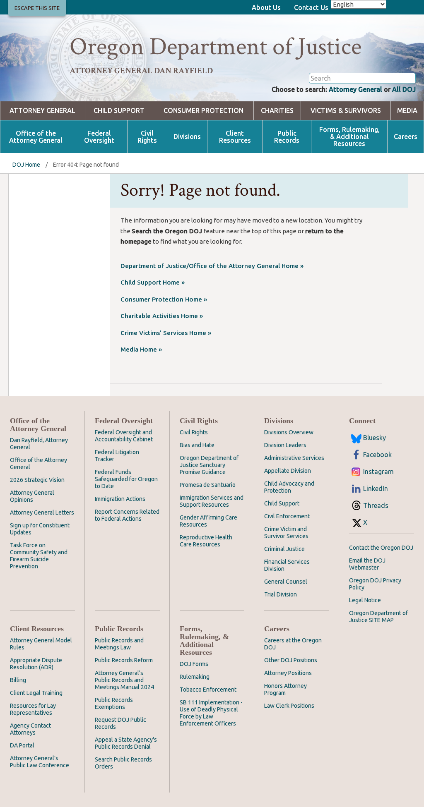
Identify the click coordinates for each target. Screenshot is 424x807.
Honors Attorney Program (285, 689)
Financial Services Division (287, 565)
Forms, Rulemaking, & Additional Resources (349, 136)
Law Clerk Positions (289, 705)
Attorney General (355, 89)
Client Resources (235, 137)
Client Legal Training (36, 693)
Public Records (286, 137)
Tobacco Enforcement (208, 689)
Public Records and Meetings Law (119, 644)
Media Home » (141, 349)
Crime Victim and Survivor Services (286, 532)
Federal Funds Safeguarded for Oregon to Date (126, 479)
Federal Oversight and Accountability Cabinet (124, 436)
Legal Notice (365, 600)
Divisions (187, 136)
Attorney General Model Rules (41, 644)
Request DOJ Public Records (120, 723)
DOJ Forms (194, 664)
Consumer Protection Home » (163, 299)
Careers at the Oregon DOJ (293, 644)
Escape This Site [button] (37, 8)
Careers (405, 136)
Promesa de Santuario (208, 484)
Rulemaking (195, 676)
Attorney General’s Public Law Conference (39, 762)
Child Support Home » (152, 282)
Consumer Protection (203, 110)
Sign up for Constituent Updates (40, 529)
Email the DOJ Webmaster (367, 564)
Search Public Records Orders (123, 763)
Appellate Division (287, 470)
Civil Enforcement (287, 516)
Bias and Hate (197, 445)
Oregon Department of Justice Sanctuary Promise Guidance (209, 465)
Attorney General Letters (42, 512)
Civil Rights (147, 137)
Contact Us (311, 7)
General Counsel (285, 581)
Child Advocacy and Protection (289, 487)
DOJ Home (26, 164)
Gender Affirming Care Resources (208, 521)
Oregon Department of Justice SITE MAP (378, 616)
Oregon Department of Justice (215, 47)
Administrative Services (294, 458)
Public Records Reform (124, 660)
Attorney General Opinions (32, 496)
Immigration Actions (120, 499)
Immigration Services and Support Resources (211, 501)
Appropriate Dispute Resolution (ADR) (36, 664)
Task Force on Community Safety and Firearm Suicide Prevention (38, 556)
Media (407, 110)
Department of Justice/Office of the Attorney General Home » (212, 265)
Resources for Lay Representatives (33, 709)
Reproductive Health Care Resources (206, 541)
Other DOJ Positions (290, 660)
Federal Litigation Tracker (117, 455)
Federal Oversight (99, 137)
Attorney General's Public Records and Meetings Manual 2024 (124, 680)
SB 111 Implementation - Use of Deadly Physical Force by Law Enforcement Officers (211, 713)
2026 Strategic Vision (37, 480)
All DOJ (404, 89)
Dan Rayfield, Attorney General (39, 443)
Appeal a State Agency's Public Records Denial (126, 743)
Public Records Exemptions (114, 703)
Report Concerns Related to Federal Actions (127, 515)
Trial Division (280, 594)
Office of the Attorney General (36, 137)
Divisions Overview (288, 432)
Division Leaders (285, 445)
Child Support (119, 110)
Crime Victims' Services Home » (165, 332)
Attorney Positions (288, 673)
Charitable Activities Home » (161, 315)
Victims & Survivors (346, 110)
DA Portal (22, 745)
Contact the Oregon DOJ (381, 547)
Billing (18, 680)
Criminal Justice (284, 549)
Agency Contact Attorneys (30, 729)
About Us (266, 7)
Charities (277, 110)
